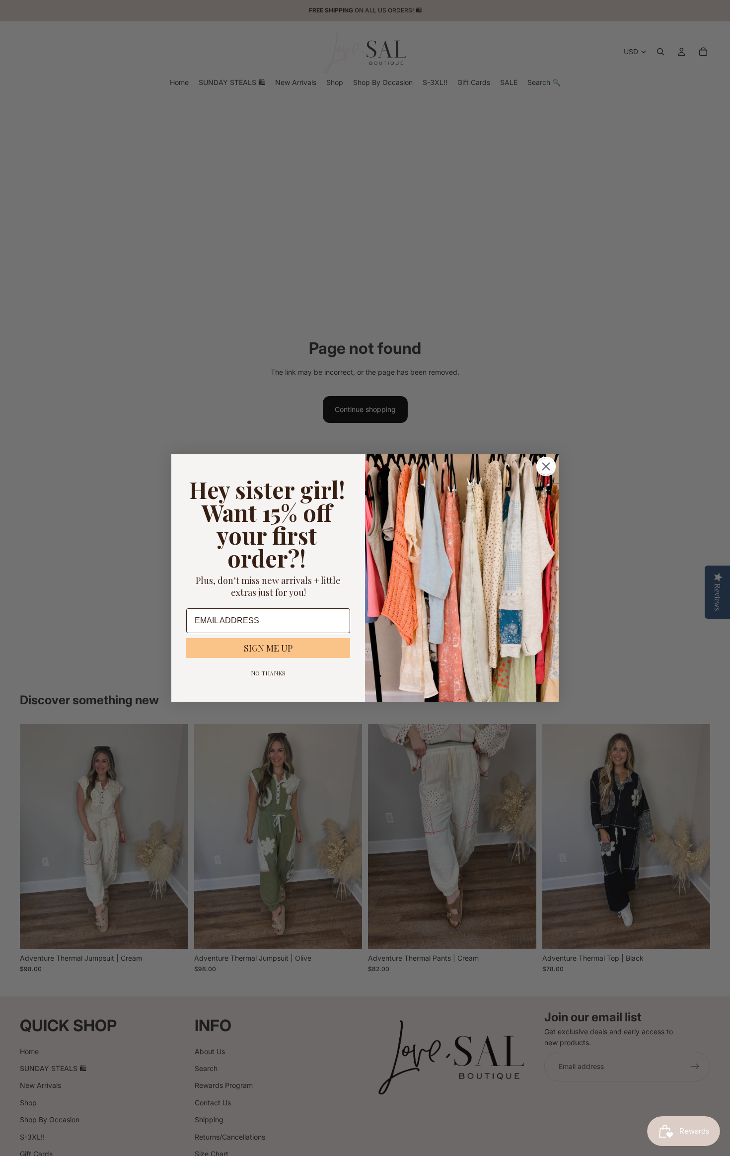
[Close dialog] (546, 466)
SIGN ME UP (268, 648)
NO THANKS (268, 673)
